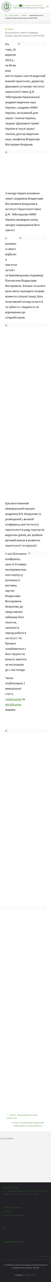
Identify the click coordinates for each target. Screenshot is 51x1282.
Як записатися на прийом (13, 1215)
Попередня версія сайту (13, 1241)
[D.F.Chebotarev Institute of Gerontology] (6, 7)
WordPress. (32, 1275)
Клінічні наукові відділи (12, 1207)
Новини (23, 15)
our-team (7, 1211)
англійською (13, 704)
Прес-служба (13, 15)
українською (13, 699)
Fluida (25, 1275)
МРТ (5, 1228)
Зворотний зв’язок (10, 1187)
